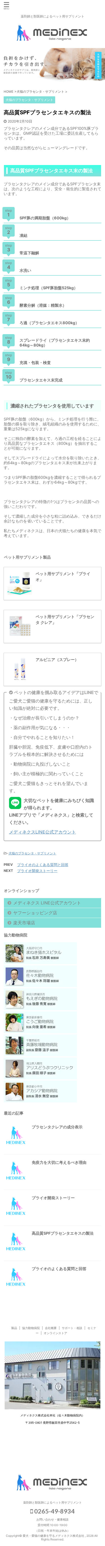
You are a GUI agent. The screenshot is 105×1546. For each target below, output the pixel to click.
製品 (14, 1328)
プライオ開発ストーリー (37, 870)
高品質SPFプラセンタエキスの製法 (63, 1233)
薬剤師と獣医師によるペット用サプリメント (52, 1502)
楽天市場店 (24, 922)
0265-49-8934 (54, 1511)
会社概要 (51, 1328)
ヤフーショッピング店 (35, 912)
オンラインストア (55, 1333)
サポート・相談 (72, 1328)
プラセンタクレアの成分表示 (57, 1126)
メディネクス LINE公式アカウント (47, 902)
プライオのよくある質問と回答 (42, 864)
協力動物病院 (31, 1328)
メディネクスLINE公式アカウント (42, 832)
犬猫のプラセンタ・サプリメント (32, 853)
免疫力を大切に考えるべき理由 (59, 1162)
